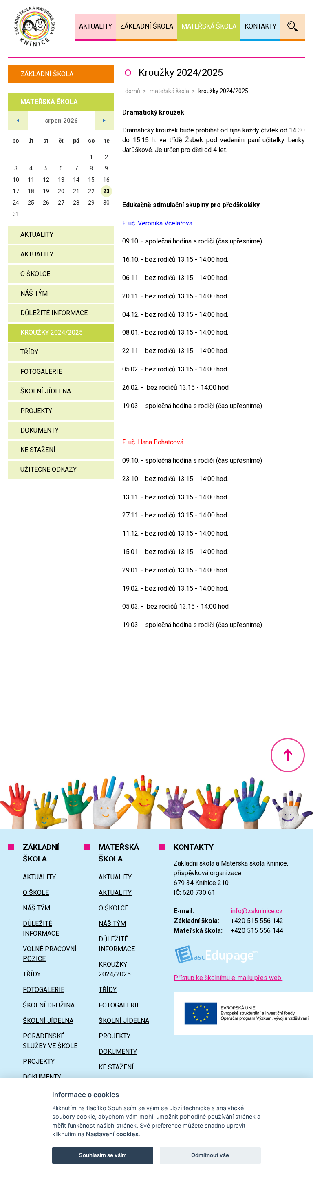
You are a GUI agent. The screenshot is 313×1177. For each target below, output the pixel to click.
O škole (36, 893)
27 (61, 202)
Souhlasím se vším (103, 1155)
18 (31, 191)
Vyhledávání (292, 26)
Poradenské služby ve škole (50, 1041)
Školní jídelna (45, 391)
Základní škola (46, 74)
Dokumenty (39, 430)
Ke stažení (37, 450)
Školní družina (49, 1005)
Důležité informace (54, 313)
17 (16, 191)
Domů (132, 91)
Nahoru (288, 755)
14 (76, 180)
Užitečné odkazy (48, 469)
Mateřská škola (169, 91)
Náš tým (34, 293)
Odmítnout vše (210, 1155)
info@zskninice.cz (257, 911)
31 (16, 214)
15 (91, 180)
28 (76, 202)
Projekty (36, 411)
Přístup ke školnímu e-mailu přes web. (228, 978)
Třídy (29, 352)
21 (76, 191)
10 (16, 180)
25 (31, 202)
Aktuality (36, 234)
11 (31, 180)
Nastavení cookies (112, 1134)
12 (46, 180)
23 (106, 191)
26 (46, 202)
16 (106, 180)
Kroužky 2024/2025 (51, 332)
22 (91, 191)
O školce (35, 274)
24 (16, 202)
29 (91, 202)
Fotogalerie (41, 371)
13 (61, 180)
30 (106, 202)
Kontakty (260, 26)
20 (61, 191)
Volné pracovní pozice (50, 954)
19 (46, 191)
